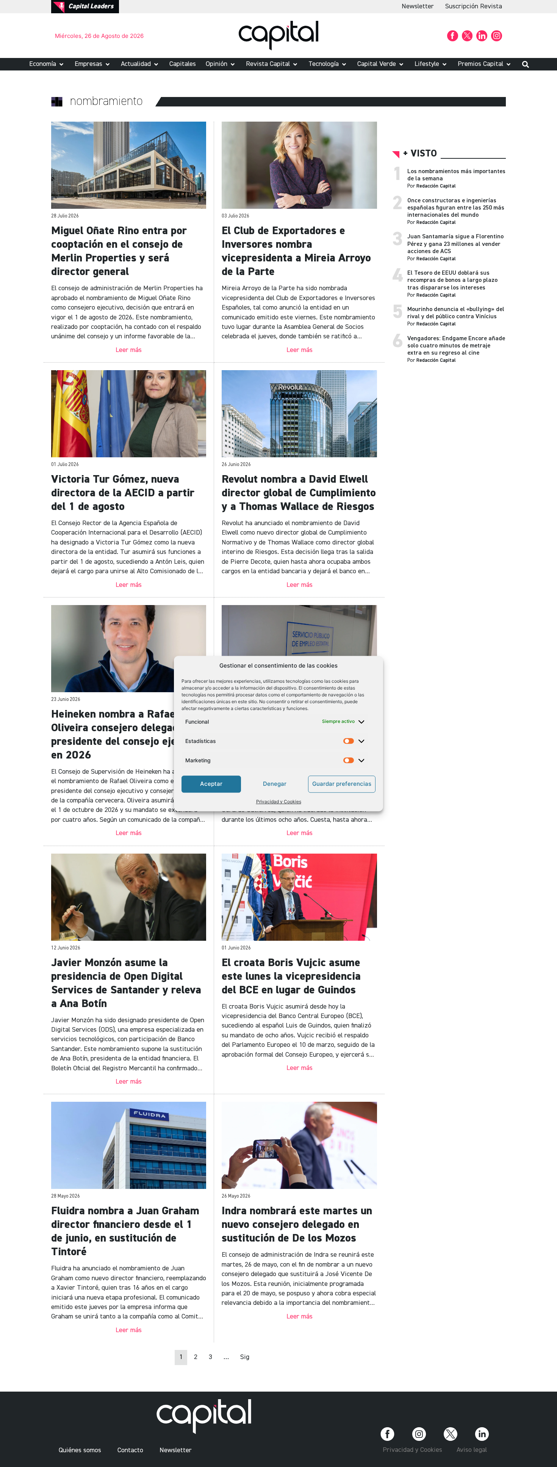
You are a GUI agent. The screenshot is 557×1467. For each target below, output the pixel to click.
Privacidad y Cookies (278, 801)
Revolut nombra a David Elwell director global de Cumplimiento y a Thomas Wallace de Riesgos (299, 493)
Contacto (130, 1450)
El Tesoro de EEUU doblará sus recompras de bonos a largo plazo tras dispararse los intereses (452, 280)
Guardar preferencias (341, 783)
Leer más (129, 350)
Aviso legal (472, 1450)
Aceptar (211, 783)
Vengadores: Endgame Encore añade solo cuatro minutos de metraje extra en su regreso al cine (456, 346)
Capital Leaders (90, 6)
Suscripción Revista (473, 6)
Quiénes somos (80, 1450)
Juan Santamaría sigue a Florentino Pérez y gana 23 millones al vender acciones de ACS (455, 244)
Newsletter (418, 6)
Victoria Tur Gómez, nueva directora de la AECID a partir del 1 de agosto (122, 493)
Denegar (274, 783)
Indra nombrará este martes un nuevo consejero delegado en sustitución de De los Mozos (297, 1225)
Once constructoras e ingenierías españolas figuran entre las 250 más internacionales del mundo (455, 208)
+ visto (420, 154)
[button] (47, 64)
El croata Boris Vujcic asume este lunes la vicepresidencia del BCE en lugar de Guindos (291, 976)
